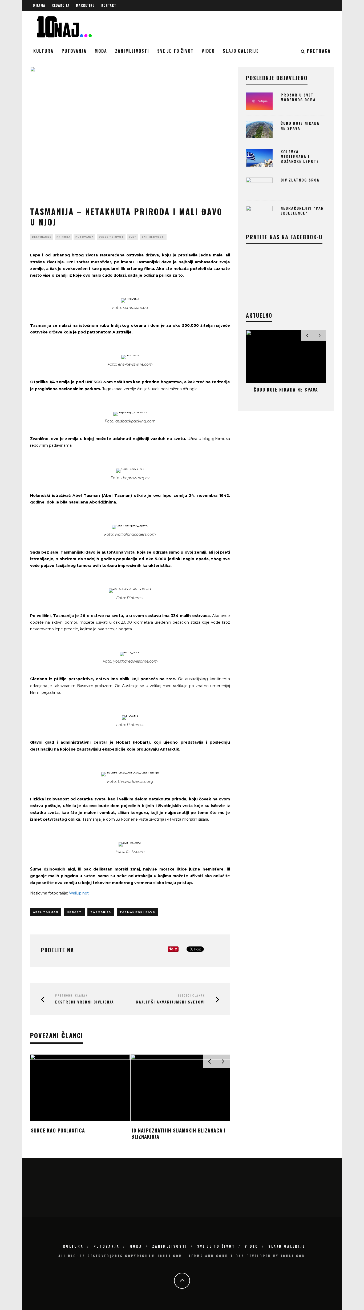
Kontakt (108, 5)
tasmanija (100, 911)
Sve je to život (175, 51)
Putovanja (74, 51)
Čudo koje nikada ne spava (300, 125)
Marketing (85, 5)
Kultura (43, 51)
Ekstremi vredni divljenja (84, 1002)
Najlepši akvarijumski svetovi (170, 1002)
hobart (74, 911)
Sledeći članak (191, 995)
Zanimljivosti (132, 51)
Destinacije (41, 237)
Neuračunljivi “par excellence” (302, 210)
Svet (132, 237)
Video (208, 51)
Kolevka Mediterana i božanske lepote (300, 156)
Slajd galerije (241, 51)
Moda (101, 51)
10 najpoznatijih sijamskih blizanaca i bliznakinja (178, 1133)
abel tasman (45, 911)
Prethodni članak (71, 995)
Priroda (63, 237)
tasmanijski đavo (137, 911)
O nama (39, 5)
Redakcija (61, 5)
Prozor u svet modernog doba (298, 97)
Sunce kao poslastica (58, 1130)
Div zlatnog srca (300, 180)
